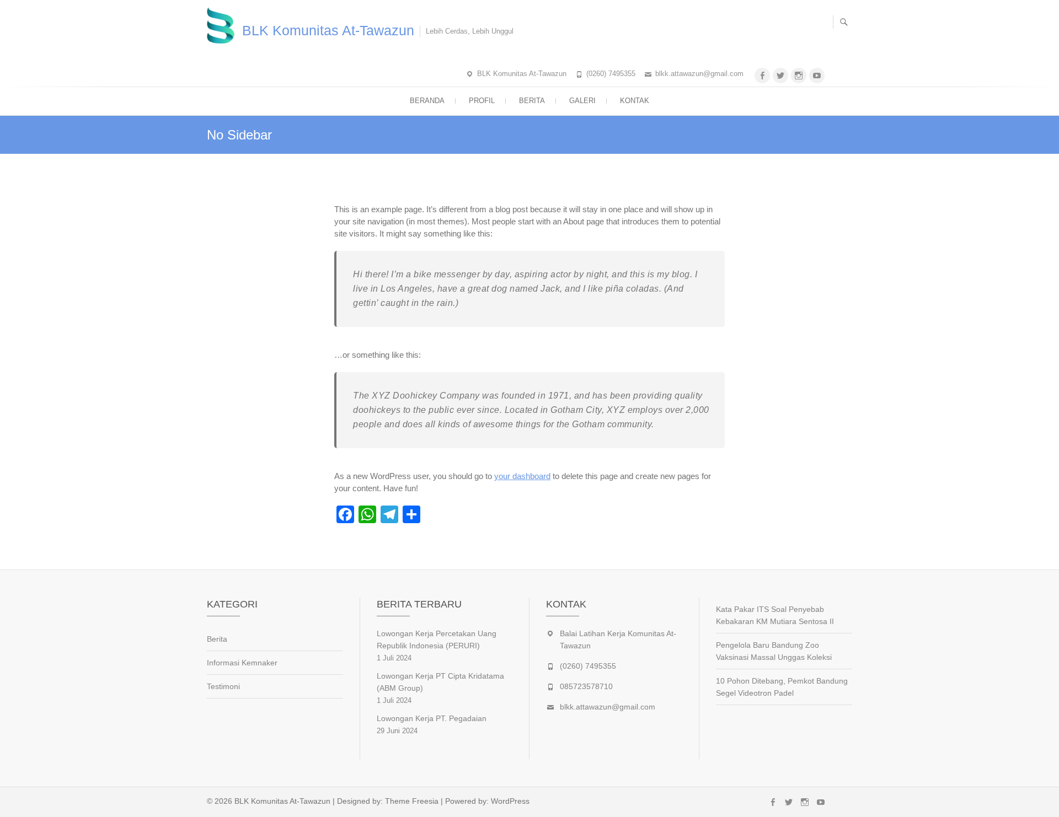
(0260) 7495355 (610, 73)
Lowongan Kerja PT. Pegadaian (431, 718)
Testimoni (223, 686)
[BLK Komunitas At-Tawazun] (223, 25)
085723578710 (586, 686)
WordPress (510, 801)
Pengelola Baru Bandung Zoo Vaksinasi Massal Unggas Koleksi (774, 651)
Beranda (427, 100)
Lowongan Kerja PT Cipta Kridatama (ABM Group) (440, 681)
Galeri (582, 100)
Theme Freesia (411, 801)
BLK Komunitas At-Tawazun (328, 30)
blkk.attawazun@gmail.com (699, 73)
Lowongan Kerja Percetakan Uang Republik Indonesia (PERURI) (436, 639)
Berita (532, 100)
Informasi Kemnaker (242, 662)
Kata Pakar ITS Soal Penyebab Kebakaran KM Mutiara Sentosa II (775, 615)
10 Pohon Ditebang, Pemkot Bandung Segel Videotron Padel (782, 686)
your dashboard (522, 476)
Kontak (634, 100)
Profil (482, 100)
